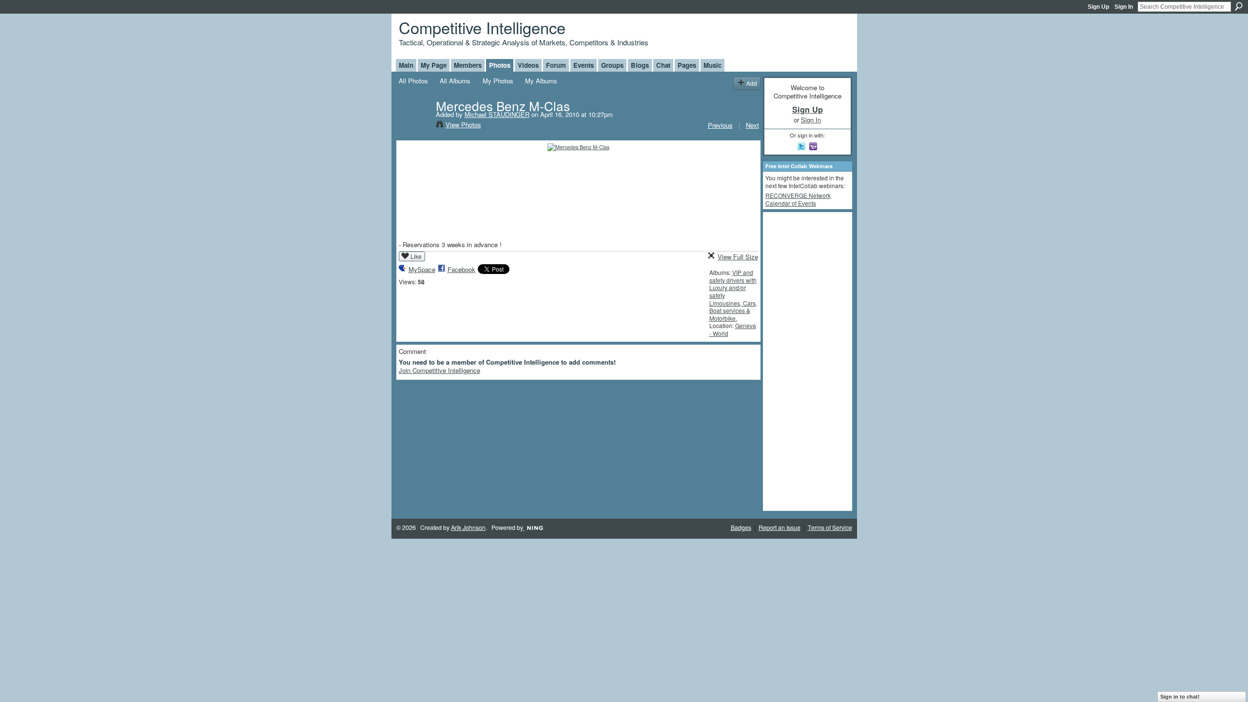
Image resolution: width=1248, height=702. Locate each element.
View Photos (463, 124)
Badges (741, 527)
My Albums (541, 80)
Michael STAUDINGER (497, 114)
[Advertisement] (804, 360)
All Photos (413, 80)
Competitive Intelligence (482, 27)
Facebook (461, 269)
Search (1239, 6)
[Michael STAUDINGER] (414, 126)
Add (751, 83)
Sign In (1123, 6)
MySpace (422, 269)
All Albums (455, 80)
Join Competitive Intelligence (439, 370)
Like (416, 256)
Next (752, 125)
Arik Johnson (468, 527)
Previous (720, 125)
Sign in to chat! (1180, 697)
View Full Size (738, 256)
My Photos (498, 80)
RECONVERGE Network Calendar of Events (798, 199)
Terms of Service (830, 527)
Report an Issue (779, 527)
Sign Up (1098, 6)
